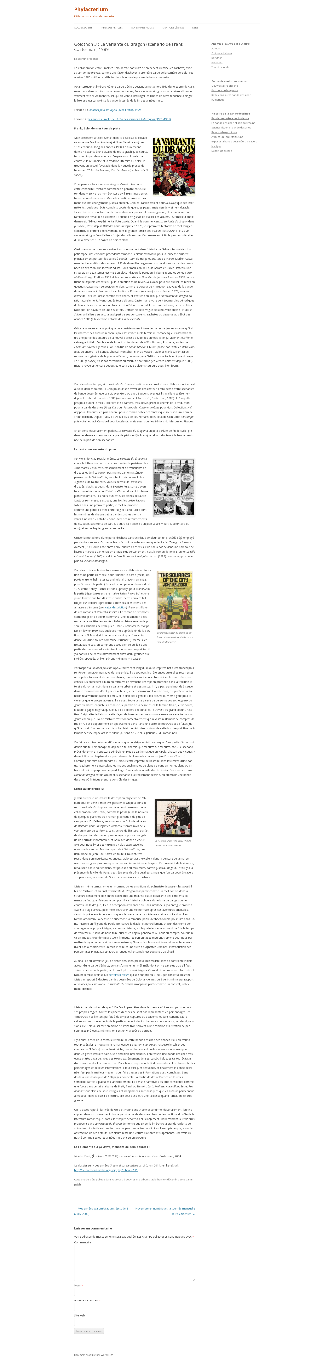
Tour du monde (220, 67)
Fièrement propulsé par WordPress (93, 1355)
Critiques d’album (221, 53)
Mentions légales (173, 27)
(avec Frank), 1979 (129, 110)
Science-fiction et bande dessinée (231, 127)
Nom (78, 1285)
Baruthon (216, 57)
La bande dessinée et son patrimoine (233, 123)
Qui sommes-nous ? (142, 27)
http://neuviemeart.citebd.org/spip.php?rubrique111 (106, 1170)
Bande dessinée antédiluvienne (230, 118)
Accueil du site (83, 27)
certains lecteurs (119, 975)
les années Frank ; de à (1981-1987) (130, 119)
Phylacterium (91, 9)
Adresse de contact (87, 1300)
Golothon (156, 1179)
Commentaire (82, 1242)
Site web (79, 1315)
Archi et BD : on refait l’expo (227, 137)
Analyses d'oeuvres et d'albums (131, 1179)
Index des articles (112, 27)
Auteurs (216, 48)
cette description (115, 607)
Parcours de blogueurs (224, 90)
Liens (195, 27)
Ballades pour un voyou (103, 110)
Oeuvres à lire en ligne (224, 85)
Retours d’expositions (224, 132)
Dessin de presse (221, 150)
